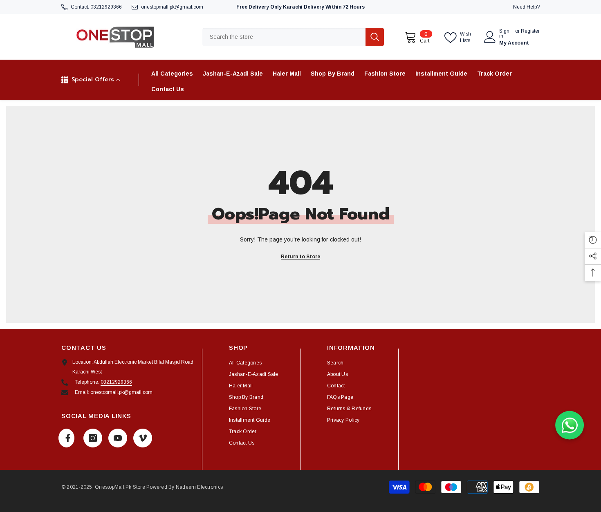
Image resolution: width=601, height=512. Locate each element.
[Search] (293, 37)
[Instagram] (92, 438)
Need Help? (526, 7)
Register (530, 31)
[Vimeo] (142, 438)
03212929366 (106, 7)
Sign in (504, 33)
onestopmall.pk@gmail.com (172, 7)
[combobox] (284, 37)
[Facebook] (66, 438)
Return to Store (300, 256)
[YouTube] (117, 438)
